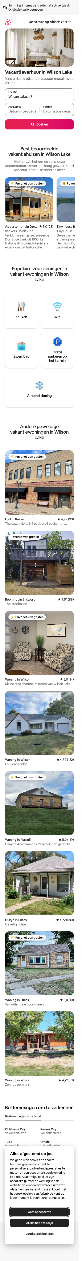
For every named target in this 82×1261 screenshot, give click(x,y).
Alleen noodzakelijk (39, 1223)
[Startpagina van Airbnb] (8, 21)
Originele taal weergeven (25, 10)
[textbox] (22, 111)
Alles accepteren (39, 1212)
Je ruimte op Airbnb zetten (50, 22)
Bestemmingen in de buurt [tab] (23, 1116)
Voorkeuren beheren (39, 1234)
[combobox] (39, 96)
